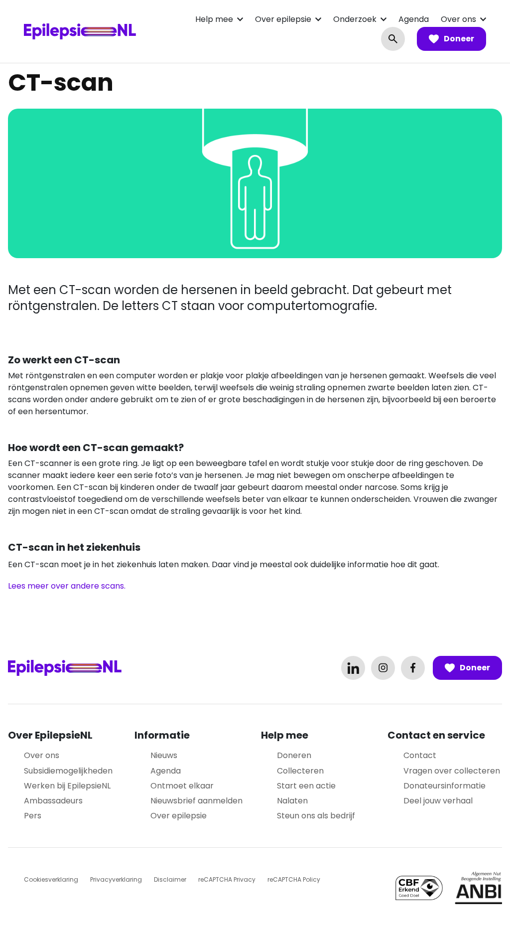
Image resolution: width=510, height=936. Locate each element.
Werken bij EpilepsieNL (67, 785)
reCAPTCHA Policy (293, 879)
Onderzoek (355, 19)
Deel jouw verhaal (438, 800)
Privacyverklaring (116, 879)
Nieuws (163, 755)
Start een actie (306, 785)
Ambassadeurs (53, 800)
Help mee (214, 19)
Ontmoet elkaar (182, 785)
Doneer (459, 38)
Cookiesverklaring (51, 879)
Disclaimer (170, 879)
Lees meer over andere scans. (67, 586)
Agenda (413, 19)
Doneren (294, 755)
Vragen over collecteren (451, 771)
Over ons (458, 19)
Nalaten (292, 800)
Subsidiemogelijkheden (68, 771)
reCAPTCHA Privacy (226, 879)
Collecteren (300, 771)
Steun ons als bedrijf (316, 815)
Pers (32, 815)
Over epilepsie (283, 19)
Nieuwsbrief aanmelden (196, 800)
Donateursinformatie (444, 785)
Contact (419, 755)
